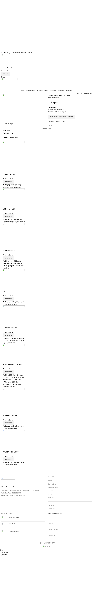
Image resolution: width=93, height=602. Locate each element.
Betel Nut (12, 524)
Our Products (52, 484)
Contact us (51, 508)
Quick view (5, 170)
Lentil (5, 291)
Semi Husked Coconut (12, 364)
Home (50, 95)
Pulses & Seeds (57, 95)
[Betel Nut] (4, 525)
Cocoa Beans (9, 174)
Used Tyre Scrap (14, 517)
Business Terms (53, 487)
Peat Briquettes (14, 531)
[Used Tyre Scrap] (4, 518)
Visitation (51, 497)
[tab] (47, 128)
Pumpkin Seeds (10, 328)
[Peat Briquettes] (4, 533)
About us (51, 505)
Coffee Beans (9, 209)
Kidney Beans (9, 250)
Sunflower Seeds (10, 415)
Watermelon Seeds (11, 452)
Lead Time (51, 491)
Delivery (50, 494)
